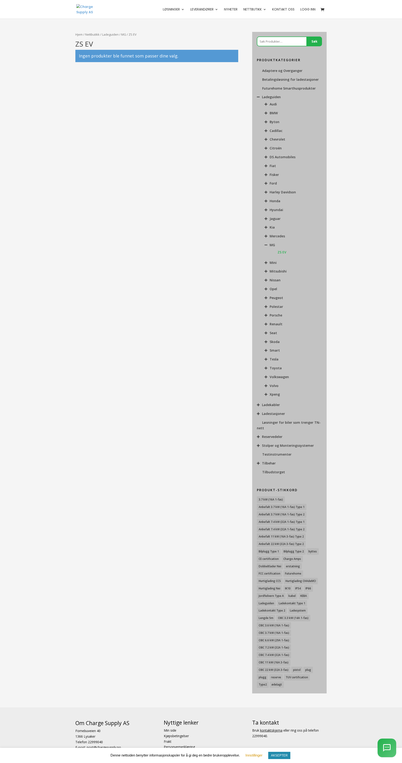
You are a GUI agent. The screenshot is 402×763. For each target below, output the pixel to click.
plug (308, 670)
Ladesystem (298, 610)
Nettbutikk (252, 10)
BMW (274, 113)
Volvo (274, 385)
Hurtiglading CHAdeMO (300, 581)
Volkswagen (279, 377)
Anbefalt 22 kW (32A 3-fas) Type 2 (281, 544)
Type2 (263, 684)
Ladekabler (271, 405)
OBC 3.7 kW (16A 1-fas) (274, 633)
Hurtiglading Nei (269, 588)
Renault (276, 324)
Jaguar (275, 218)
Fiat (273, 166)
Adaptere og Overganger (282, 70)
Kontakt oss (283, 10)
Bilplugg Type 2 (294, 551)
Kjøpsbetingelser (176, 736)
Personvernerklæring (179, 747)
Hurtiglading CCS (270, 581)
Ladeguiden (110, 34)
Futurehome (293, 573)
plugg (262, 677)
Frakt (167, 741)
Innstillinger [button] (253, 755)
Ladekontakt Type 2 (272, 610)
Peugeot (276, 298)
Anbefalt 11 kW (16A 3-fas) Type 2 (281, 536)
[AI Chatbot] (387, 748)
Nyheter (231, 10)
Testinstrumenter (276, 454)
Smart (275, 350)
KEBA (303, 596)
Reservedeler (272, 436)
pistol (297, 670)
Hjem (79, 34)
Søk (314, 41)
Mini (273, 262)
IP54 (298, 588)
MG (123, 34)
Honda (275, 201)
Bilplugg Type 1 (269, 551)
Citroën (276, 148)
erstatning (293, 566)
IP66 (308, 588)
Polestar (276, 306)
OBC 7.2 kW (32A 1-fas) (274, 647)
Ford (273, 183)
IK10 (288, 588)
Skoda (275, 341)
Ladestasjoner (273, 413)
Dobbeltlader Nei (270, 566)
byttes (312, 551)
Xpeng (275, 394)
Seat (273, 333)
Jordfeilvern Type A (271, 596)
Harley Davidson (283, 192)
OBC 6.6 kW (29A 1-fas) (274, 640)
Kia (272, 227)
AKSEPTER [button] (279, 755)
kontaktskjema (271, 730)
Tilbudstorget (273, 472)
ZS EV (282, 252)
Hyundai (276, 210)
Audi (273, 104)
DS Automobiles (282, 157)
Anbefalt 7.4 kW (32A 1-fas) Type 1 (282, 522)
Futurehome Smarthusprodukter (289, 88)
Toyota (276, 368)
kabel (292, 596)
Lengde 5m (266, 618)
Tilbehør (269, 463)
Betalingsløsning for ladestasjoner (290, 79)
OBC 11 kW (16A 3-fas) (273, 662)
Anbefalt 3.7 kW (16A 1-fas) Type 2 (282, 514)
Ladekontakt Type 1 (292, 603)
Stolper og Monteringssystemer (288, 445)
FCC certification (269, 573)
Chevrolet (277, 139)
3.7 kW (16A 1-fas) (271, 499)
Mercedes (277, 236)
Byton (274, 122)
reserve (276, 677)
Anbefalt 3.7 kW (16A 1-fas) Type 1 (282, 507)
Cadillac (276, 130)
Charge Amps (292, 559)
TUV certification (297, 677)
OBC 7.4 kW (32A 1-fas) (274, 655)
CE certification (269, 559)
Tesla (274, 359)
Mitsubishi (278, 271)
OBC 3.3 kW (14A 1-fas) (293, 618)
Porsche (276, 315)
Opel (273, 289)
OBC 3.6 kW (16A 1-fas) (274, 625)
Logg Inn (307, 10)
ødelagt (276, 684)
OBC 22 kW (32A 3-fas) (273, 670)
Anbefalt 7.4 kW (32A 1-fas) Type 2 (282, 529)
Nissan (275, 280)
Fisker (274, 174)
